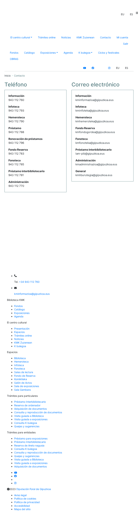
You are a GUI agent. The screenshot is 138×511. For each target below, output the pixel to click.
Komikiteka (20, 379)
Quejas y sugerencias (26, 426)
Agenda (68, 52)
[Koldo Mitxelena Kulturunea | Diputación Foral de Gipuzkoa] (42, 24)
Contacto (105, 37)
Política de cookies (25, 498)
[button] (122, 14)
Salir (125, 43)
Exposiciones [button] (48, 52)
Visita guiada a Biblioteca (29, 415)
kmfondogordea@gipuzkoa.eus (95, 132)
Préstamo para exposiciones (30, 438)
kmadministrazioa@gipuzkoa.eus (96, 164)
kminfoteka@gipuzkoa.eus (92, 110)
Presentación (21, 328)
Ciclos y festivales (108, 52)
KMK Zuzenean (85, 37)
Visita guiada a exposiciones (30, 419)
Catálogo (29, 52)
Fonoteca (19, 368)
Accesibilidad (22, 505)
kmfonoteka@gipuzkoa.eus (92, 143)
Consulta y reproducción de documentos (38, 412)
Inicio (7, 75)
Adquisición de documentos (30, 408)
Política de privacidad (27, 502)
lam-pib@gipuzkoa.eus (90, 153)
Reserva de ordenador (27, 405)
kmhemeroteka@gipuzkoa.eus (94, 121)
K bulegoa (20, 346)
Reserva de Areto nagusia (29, 445)
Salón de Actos (23, 382)
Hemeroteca (21, 361)
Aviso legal (20, 495)
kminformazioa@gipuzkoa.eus (94, 100)
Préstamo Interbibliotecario (30, 401)
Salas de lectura (23, 372)
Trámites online (47, 37)
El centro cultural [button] (20, 37)
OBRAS (14, 58)
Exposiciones (21, 312)
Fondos (14, 52)
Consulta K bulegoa (25, 422)
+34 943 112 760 (29, 281)
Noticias (66, 37)
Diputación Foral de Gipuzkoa (33, 489)
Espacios (19, 331)
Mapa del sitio (22, 509)
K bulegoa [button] (84, 52)
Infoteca (19, 365)
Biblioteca (20, 358)
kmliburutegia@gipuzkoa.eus (93, 175)
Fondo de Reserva (24, 375)
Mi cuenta (122, 37)
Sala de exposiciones (26, 386)
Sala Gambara (22, 389)
